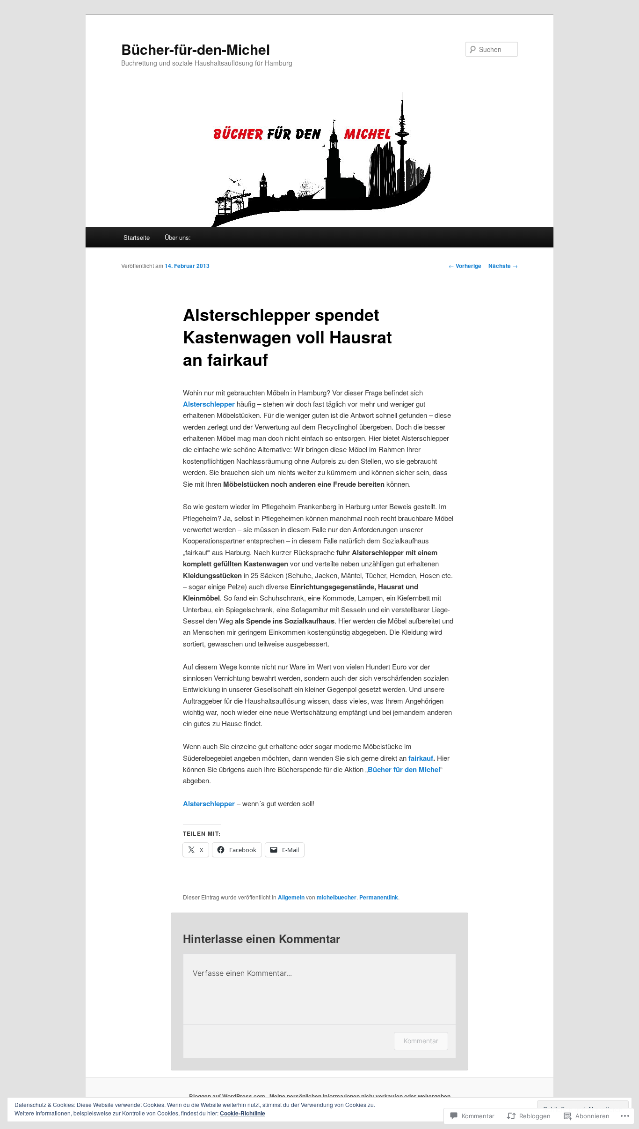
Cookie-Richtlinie (242, 1113)
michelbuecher (336, 897)
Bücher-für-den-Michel (195, 49)
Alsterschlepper (210, 803)
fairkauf (420, 758)
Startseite (136, 237)
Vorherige (465, 265)
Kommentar (421, 1041)
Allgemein (291, 897)
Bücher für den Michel (404, 769)
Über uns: (178, 237)
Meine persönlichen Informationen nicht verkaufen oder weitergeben (359, 1096)
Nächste (503, 265)
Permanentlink (378, 897)
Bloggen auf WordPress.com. (228, 1096)
